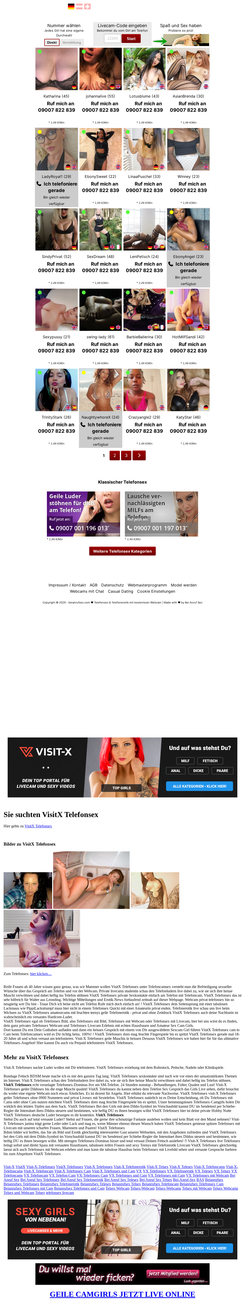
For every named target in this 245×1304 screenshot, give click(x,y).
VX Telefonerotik (180, 1171)
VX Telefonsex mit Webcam (207, 1175)
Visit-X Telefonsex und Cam (113, 1171)
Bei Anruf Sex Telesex (121, 1180)
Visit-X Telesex (181, 1167)
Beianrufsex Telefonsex (21, 1184)
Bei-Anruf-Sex (184, 1180)
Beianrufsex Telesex (95, 1184)
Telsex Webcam (117, 1188)
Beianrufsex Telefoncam (160, 1184)
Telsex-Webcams (168, 1188)
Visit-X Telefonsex (98, 1167)
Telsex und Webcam (19, 1193)
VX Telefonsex (154, 1171)
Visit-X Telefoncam (38, 1171)
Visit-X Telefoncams (209, 1167)
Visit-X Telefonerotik (130, 1167)
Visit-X (9, 1167)
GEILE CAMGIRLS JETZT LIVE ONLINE (122, 1294)
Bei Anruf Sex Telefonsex (40, 1180)
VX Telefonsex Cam (92, 1175)
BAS (200, 1180)
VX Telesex (204, 1171)
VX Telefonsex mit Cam (166, 1175)
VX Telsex (222, 1171)
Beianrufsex (214, 1180)
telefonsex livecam (60, 1193)
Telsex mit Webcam (197, 1188)
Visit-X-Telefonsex (40, 1167)
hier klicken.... (41, 974)
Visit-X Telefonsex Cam (72, 1171)
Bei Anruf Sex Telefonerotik (82, 1180)
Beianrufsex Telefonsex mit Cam (28, 1188)
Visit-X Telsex (157, 1167)
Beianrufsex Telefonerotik (59, 1184)
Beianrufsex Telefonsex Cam (201, 1184)
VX (139, 1171)
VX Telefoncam (36, 1175)
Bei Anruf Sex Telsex (155, 1180)
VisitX (20, 1167)
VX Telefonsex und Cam (128, 1175)
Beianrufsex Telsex (126, 1184)
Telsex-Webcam (142, 1188)
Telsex (40, 1193)
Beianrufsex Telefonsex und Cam (79, 1188)
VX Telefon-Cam (62, 1175)
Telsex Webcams (225, 1188)
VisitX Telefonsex (38, 826)
